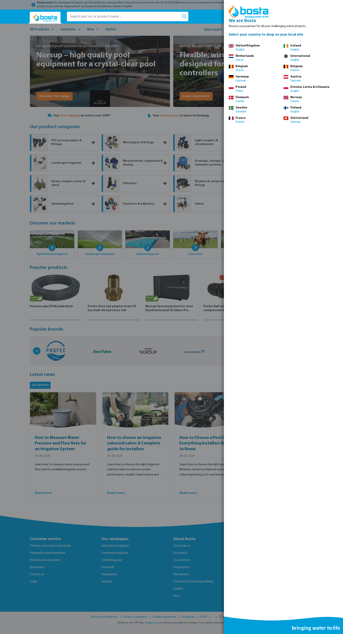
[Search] (184, 16)
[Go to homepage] (45, 18)
